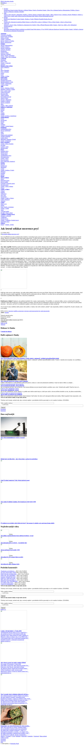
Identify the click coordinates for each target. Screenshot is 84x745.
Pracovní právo (5, 160)
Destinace (3, 60)
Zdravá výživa (8, 14)
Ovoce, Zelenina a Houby (65, 14)
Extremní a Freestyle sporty (8, 183)
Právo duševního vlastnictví (8, 161)
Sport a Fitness (5, 177)
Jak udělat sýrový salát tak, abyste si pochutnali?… (14, 734)
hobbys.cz (3, 609)
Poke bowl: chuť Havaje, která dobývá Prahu (12, 667)
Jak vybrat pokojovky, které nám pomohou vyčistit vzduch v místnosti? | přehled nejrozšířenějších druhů (30, 358)
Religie (2, 110)
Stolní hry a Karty (9, 25)
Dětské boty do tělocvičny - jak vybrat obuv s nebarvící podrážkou (19, 459)
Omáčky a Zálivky (28, 14)
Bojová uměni (4, 182)
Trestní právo (4, 154)
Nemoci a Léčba (30, 22)
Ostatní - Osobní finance (7, 126)
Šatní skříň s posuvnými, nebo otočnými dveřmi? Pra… (15, 665)
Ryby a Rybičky (5, 71)
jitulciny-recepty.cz (5, 641)
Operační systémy (64, 29)
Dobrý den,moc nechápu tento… (9, 574)
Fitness (2, 188)
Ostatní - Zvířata (5, 76)
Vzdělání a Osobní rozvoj (8, 214)
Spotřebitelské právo (6, 155)
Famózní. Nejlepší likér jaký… (9, 577)
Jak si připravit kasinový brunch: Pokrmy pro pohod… (15, 695)
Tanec (2, 210)
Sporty (2, 179)
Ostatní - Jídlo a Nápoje (52, 14)
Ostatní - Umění (5, 208)
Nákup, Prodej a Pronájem (35, 10)
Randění (41, 19)
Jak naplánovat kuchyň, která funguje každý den (13, 634)
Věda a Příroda (41, 25)
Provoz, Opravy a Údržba (7, 41)
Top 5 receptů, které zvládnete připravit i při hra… (15, 694)
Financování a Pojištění (7, 36)
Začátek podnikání (5, 136)
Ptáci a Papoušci (5, 70)
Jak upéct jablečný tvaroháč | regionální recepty (13, 697)
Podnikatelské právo (6, 129)
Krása (69, 22)
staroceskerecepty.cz (6, 673)
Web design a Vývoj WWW (41, 29)
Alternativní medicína (16, 22)
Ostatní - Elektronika (6, 83)
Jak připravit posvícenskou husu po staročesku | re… (14, 703)
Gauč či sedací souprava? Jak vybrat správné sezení (15, 480)
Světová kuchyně (22, 16)
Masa (44, 14)
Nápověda (24, 736)
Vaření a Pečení (39, 16)
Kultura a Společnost (6, 107)
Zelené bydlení (14, 10)
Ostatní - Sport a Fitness (7, 186)
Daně (2, 123)
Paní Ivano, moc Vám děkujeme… (10, 581)
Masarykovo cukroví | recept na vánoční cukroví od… (15, 671)
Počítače (6, 28)
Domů (2, 224)
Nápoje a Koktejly (38, 14)
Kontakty (8, 736)
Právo (2, 149)
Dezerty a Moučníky (17, 14)
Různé (2, 176)
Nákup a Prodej (5, 38)
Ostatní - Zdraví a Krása (62, 22)
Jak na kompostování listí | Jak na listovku (12, 385)
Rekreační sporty (5, 180)
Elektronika (4, 77)
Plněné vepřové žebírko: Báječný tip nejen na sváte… (14, 700)
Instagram (3, 410)
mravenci (10, 311)
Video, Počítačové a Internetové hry (23, 25)
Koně (2, 74)
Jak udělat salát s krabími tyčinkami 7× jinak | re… (14, 730)
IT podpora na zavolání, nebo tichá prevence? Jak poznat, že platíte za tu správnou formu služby (27, 523)
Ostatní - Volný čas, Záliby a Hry (62, 25)
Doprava (3, 64)
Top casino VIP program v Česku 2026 (11, 664)
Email (32, 29)
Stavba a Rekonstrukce (64, 10)
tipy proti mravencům (43, 311)
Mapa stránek (43, 736)
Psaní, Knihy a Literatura (7, 207)
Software (51, 29)
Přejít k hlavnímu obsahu (7, 1)
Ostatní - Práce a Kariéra (7, 144)
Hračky (34, 25)
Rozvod (50, 19)
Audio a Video (4, 85)
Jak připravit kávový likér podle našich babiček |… (14, 701)
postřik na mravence (19, 311)
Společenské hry (8, 26)
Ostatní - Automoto (6, 39)
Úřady (2, 133)
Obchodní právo (5, 157)
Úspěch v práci (4, 146)
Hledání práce (4, 148)
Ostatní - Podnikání (6, 141)
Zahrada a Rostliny (19, 11)
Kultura (3, 108)
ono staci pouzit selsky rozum (8, 572)
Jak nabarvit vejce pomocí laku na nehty (12, 557)
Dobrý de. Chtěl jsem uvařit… (8, 578)
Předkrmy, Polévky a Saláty (8, 89)
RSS (2, 742)
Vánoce (3, 191)
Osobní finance (5, 117)
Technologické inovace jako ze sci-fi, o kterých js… (14, 632)
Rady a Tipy (4, 61)
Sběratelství (74, 25)
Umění (2, 202)
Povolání (3, 145)
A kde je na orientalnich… (7, 584)
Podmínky (30, 736)
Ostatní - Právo (4, 158)
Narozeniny (4, 196)
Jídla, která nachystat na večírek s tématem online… (14, 727)
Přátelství (36, 19)
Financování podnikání (7, 135)
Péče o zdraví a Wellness (40, 22)
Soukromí (36, 736)
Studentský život (5, 221)
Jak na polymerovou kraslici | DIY (10, 550)
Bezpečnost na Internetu (10, 31)
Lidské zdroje (4, 138)
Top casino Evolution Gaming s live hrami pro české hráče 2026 (18, 501)
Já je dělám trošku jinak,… (7, 583)
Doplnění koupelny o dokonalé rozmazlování (12, 639)
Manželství (13, 19)
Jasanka (7, 312)
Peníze (2, 119)
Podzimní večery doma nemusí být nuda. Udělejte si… (15, 635)
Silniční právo (4, 152)
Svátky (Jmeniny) (5, 199)
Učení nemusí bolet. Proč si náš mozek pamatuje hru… (15, 638)
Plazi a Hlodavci (5, 67)
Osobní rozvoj (4, 218)
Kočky (2, 73)
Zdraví (5, 20)
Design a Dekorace (9, 11)
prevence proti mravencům (31, 311)
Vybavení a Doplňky (6, 35)
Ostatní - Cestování (6, 63)
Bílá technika (4, 79)
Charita (2, 113)
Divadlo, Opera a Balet (7, 213)
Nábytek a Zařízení (23, 10)
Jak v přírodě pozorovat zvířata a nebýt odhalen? (14, 381)
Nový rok (3, 195)
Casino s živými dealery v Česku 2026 (11, 631)
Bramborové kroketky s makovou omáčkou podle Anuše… (16, 698)
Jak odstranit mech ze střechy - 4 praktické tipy (14, 543)
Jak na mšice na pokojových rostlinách (11, 394)
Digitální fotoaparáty (6, 80)
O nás (13, 736)
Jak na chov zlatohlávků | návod (10, 390)
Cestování (3, 58)
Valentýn (3, 201)
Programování (20, 31)
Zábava (3, 223)
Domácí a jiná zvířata (7, 66)
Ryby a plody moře (12, 16)
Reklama (18, 736)
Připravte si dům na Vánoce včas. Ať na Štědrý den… (15, 636)
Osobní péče (7, 22)
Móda (24, 22)
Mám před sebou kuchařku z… (9, 580)
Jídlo (5, 13)
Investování (4, 120)
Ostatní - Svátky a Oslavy (7, 198)
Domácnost (7, 10)
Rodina (6, 17)
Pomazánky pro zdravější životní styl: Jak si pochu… (15, 726)
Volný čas (6, 23)
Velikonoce (3, 193)
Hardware (56, 29)
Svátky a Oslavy (5, 189)
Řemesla (47, 25)
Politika (3, 114)
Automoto (3, 33)
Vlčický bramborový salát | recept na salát (11, 670)
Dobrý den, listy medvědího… (8, 575)
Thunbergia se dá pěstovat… (8, 571)
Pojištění (3, 124)
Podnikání (3, 127)
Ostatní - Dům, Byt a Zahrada (50, 10)
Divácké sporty (5, 185)
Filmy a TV (4, 204)
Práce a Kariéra (5, 142)
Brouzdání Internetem (10, 29)
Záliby (51, 25)
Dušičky (3, 192)
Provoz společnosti (5, 130)
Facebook (3, 409)
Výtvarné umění (5, 211)
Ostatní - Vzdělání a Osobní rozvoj (10, 220)
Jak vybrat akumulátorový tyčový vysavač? (13, 437)
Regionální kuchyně (48, 16)
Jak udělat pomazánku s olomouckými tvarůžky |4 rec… (15, 733)
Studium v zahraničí (6, 216)
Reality (2, 121)
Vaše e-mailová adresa (6, 403)
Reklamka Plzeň (14, 743)
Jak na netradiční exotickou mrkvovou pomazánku (14, 729)
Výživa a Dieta (51, 22)
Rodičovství (7, 19)
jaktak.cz (3, 736)
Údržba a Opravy (74, 10)
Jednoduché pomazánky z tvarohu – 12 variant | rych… (15, 732)
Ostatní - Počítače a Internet (76, 29)
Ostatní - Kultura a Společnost (8, 116)
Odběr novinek (4, 737)
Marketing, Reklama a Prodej (8, 139)
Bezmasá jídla (31, 16)
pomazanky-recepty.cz (6, 704)
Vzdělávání (4, 217)
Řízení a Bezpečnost (6, 42)
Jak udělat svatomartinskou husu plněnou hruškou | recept (17, 535)
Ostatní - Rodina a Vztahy (27, 19)
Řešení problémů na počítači (23, 29)
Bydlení (6, 8)
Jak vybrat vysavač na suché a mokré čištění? (13, 662)
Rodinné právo (4, 151)
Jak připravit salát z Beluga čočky (10, 564)
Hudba (2, 205)
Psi (1, 69)
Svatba (18, 19)
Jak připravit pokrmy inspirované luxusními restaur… (14, 668)
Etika (2, 111)
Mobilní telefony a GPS (7, 82)
